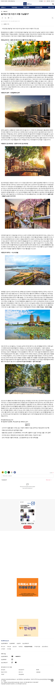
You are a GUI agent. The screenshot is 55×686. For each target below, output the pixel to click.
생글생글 (38, 672)
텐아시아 (21, 672)
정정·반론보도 (45, 646)
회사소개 (3, 646)
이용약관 (20, 646)
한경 (4, 643)
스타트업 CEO (38, 7)
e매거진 (48, 1)
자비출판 (41, 1)
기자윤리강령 (37, 646)
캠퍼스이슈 (51, 7)
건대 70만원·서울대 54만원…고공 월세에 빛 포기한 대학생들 (20, 437)
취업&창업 (14, 7)
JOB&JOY (5, 11)
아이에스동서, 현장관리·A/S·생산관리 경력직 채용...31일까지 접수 (21, 435)
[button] (52, 1)
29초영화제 (21, 674)
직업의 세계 (26, 7)
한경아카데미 (4, 672)
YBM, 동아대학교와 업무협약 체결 (12, 430)
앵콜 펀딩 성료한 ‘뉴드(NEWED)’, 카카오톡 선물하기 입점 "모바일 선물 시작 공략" (26, 432)
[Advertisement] (27, 554)
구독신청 (9, 646)
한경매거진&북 (4, 1)
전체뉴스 (3, 7)
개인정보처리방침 (28, 646)
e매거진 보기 (27, 527)
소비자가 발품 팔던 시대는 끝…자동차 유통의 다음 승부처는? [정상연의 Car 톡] (25, 428)
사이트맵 (9, 648)
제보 (45, 1)
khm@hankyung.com (7, 420)
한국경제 (3, 669)
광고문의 (15, 646)
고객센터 (3, 648)
